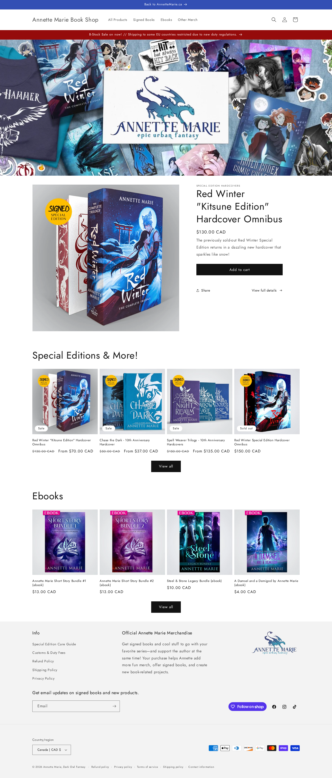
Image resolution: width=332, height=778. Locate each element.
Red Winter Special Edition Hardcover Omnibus (262, 442)
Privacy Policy (43, 678)
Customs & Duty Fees (48, 652)
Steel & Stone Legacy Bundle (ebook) (194, 581)
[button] (274, 19)
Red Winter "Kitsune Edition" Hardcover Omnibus (61, 442)
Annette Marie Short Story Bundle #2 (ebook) (127, 583)
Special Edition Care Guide (54, 644)
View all (166, 466)
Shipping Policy (44, 669)
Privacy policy (123, 767)
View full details (264, 290)
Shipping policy (173, 767)
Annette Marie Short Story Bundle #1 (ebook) (59, 583)
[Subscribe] (114, 706)
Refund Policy (43, 661)
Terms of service (147, 767)
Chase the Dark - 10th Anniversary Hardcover (125, 442)
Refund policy (100, 767)
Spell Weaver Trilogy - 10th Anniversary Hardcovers (196, 442)
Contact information (201, 767)
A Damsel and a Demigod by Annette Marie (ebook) (266, 583)
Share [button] (205, 290)
